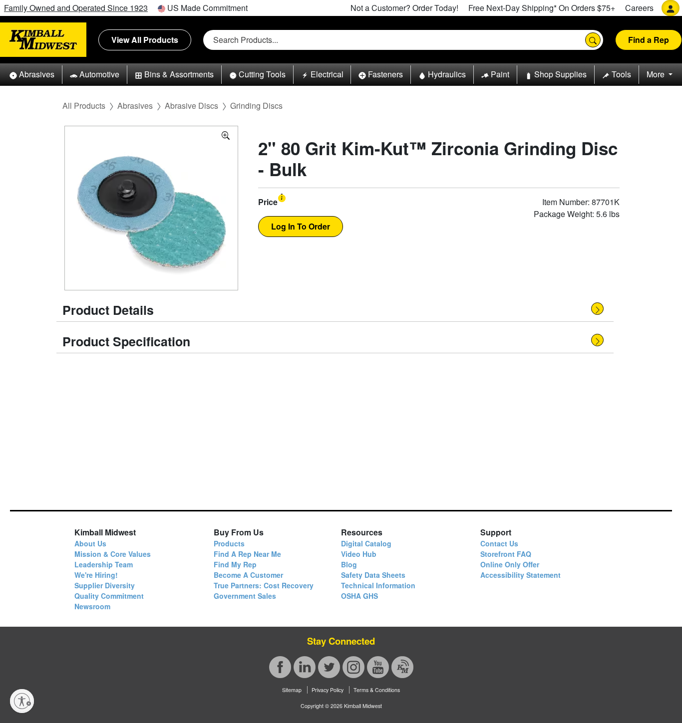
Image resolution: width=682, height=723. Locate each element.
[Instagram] (353, 667)
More (657, 74)
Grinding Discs (256, 105)
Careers (639, 7)
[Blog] (402, 667)
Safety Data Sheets (373, 575)
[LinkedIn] (305, 667)
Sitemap (292, 690)
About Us (90, 543)
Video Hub (358, 554)
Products (229, 543)
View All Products (144, 39)
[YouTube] (378, 667)
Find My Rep (235, 564)
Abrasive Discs (191, 105)
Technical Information (378, 585)
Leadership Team (103, 564)
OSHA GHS (359, 596)
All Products (83, 105)
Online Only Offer (509, 564)
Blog (349, 564)
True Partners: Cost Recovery (264, 585)
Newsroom (92, 606)
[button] (32, 74)
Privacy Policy (327, 690)
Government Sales (245, 596)
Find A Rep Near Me (247, 554)
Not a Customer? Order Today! (404, 7)
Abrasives (135, 105)
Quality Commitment (109, 596)
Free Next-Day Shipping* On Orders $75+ (541, 7)
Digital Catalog (366, 543)
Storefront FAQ (505, 554)
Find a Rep (648, 39)
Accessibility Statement (520, 575)
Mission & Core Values (112, 554)
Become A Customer (248, 575)
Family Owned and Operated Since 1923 (76, 7)
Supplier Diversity (104, 585)
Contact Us (499, 543)
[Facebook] (280, 667)
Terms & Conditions (376, 690)
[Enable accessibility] (22, 701)
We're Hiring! (96, 575)
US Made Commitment (206, 7)
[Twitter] (329, 667)
